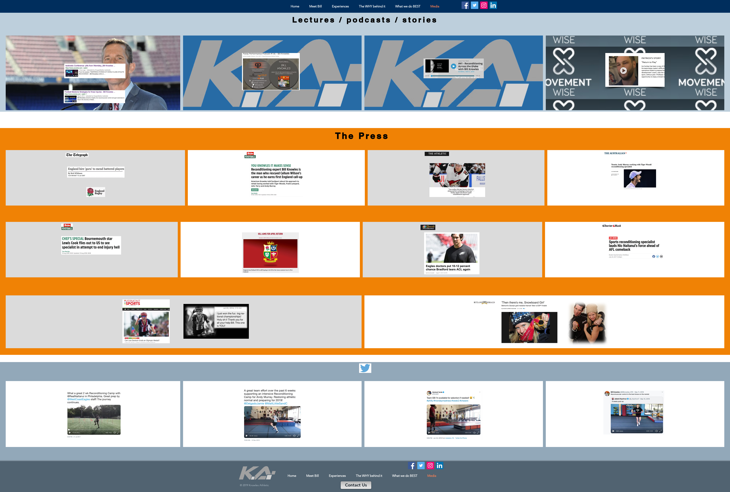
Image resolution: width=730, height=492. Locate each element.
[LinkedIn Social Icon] (493, 5)
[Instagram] (484, 5)
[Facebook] (465, 5)
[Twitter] (474, 5)
